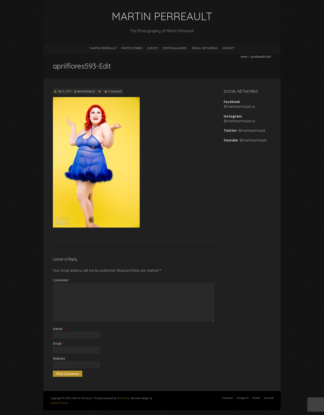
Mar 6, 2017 (64, 91)
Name (59, 328)
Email (58, 343)
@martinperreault (251, 130)
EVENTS (152, 48)
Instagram (242, 398)
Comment (62, 280)
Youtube (268, 398)
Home (244, 56)
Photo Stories (132, 48)
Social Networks (204, 48)
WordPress (123, 398)
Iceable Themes (59, 403)
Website (59, 358)
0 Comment (115, 91)
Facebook (227, 398)
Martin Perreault (103, 48)
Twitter (256, 398)
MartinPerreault (86, 91)
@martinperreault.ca (239, 106)
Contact (228, 48)
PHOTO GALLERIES (175, 48)
